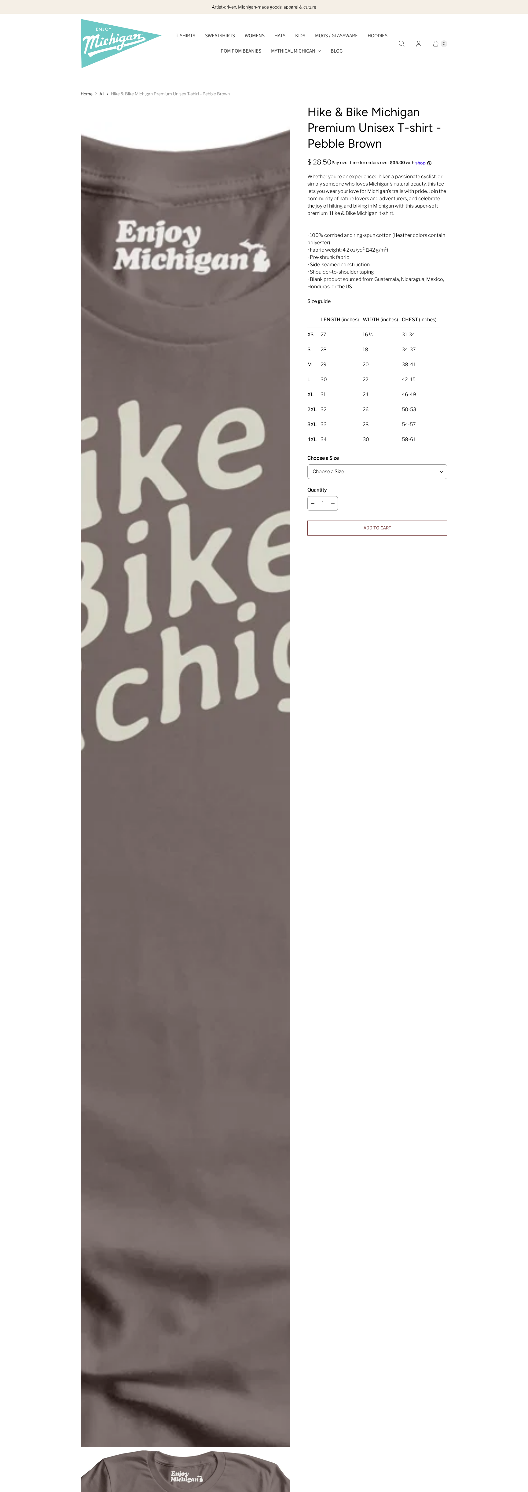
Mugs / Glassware (336, 35)
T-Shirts (185, 35)
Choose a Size (323, 458)
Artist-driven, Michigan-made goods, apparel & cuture (264, 6)
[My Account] (418, 43)
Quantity (317, 490)
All (101, 93)
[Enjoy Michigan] (121, 43)
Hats (279, 35)
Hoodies (377, 35)
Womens (255, 35)
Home (87, 93)
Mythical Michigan (293, 51)
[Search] (401, 43)
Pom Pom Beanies (241, 51)
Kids (300, 35)
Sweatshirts (220, 35)
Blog (337, 51)
